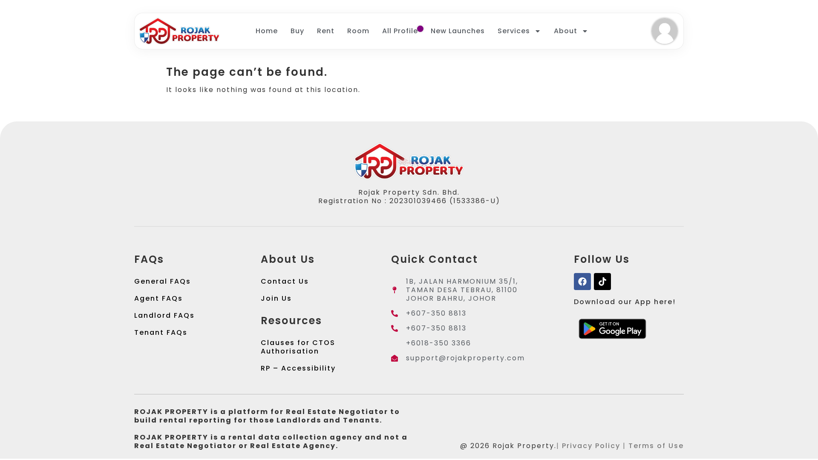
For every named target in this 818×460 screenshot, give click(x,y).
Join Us (276, 298)
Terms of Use (656, 446)
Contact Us (285, 281)
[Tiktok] (602, 281)
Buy (297, 31)
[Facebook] (582, 281)
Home (267, 31)
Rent (325, 31)
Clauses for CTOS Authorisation (298, 347)
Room (358, 31)
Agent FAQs (158, 298)
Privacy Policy (591, 446)
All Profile (400, 31)
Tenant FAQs (160, 332)
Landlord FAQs (164, 315)
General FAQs (162, 281)
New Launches (458, 31)
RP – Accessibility (298, 368)
